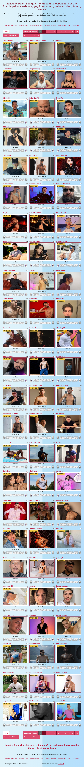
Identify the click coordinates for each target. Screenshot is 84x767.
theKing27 (6, 328)
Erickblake (33, 356)
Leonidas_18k (61, 673)
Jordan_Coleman (35, 528)
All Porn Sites (23, 25)
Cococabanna (8, 40)
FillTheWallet (7, 69)
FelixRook (60, 413)
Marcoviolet (60, 356)
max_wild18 (60, 701)
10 (77, 32)
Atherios (6, 126)
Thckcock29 (33, 701)
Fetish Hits (61, 764)
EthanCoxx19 (61, 213)
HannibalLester (35, 184)
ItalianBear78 (34, 98)
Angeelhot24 (7, 701)
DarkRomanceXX (9, 558)
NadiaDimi (6, 471)
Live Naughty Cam (11, 25)
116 (33, 35)
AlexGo (32, 270)
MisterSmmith (34, 500)
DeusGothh (60, 270)
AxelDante (6, 528)
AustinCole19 (61, 69)
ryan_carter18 (8, 586)
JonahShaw (7, 385)
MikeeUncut (60, 98)
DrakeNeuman (61, 643)
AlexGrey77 (60, 328)
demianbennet (8, 184)
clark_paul (33, 471)
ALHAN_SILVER (62, 385)
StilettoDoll (60, 298)
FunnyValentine (8, 615)
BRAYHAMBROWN (36, 213)
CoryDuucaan (8, 213)
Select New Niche (10, 35)
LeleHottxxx (60, 443)
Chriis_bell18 (61, 126)
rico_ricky (60, 528)
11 (25, 35)
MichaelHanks (61, 241)
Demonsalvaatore (35, 413)
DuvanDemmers (8, 673)
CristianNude (7, 98)
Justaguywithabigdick (37, 40)
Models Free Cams (64, 25)
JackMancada (8, 298)
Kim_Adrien (7, 155)
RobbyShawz (7, 241)
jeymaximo (33, 126)
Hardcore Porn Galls (36, 25)
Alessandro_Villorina (10, 413)
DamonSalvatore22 (63, 184)
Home (6, 32)
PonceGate (7, 643)
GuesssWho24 (8, 356)
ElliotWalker (33, 558)
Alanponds (60, 40)
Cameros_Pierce (62, 500)
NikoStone (33, 298)
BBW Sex (76, 25)
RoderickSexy (34, 643)
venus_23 (59, 471)
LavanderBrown (8, 443)
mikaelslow (7, 500)
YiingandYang (34, 69)
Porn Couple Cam (50, 25)
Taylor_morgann (9, 270)
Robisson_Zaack (35, 385)
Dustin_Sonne (34, 328)
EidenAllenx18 (34, 443)
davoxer (32, 586)
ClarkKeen (33, 615)
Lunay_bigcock (62, 586)
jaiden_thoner (61, 558)
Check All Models (30, 32)
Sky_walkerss (34, 241)
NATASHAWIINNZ (35, 673)
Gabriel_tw (33, 155)
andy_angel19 (61, 155)
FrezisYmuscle (61, 615)
